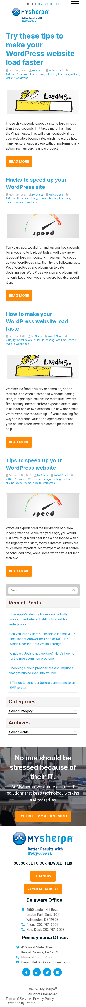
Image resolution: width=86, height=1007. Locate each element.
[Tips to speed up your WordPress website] (43, 506)
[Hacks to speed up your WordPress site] (43, 225)
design (43, 74)
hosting (52, 74)
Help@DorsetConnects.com (52, 962)
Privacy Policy (43, 999)
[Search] (74, 590)
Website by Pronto (21, 1003)
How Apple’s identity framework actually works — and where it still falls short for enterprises (38, 619)
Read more (19, 161)
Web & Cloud (56, 70)
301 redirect (35, 479)
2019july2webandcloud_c (20, 340)
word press (22, 343)
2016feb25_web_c (16, 479)
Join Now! (43, 876)
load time (63, 74)
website (10, 78)
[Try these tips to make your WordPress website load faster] (43, 101)
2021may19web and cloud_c (22, 198)
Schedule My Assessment (43, 816)
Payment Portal (43, 889)
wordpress (22, 78)
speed (19, 483)
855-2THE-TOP (49, 4)
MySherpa (37, 70)
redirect (74, 74)
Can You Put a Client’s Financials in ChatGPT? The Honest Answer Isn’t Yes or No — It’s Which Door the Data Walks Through (42, 639)
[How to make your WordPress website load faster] (43, 367)
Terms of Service (18, 999)
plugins (10, 483)
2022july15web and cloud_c (22, 74)
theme (27, 483)
